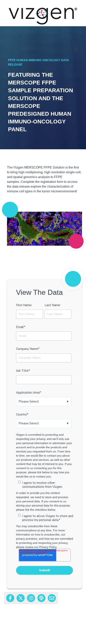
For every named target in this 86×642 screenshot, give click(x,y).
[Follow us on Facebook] (10, 598)
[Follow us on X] (21, 598)
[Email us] (52, 598)
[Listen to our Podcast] (41, 598)
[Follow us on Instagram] (31, 598)
